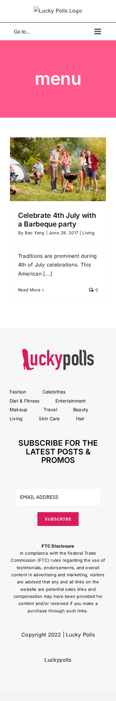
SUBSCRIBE (58, 519)
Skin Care (49, 418)
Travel (50, 409)
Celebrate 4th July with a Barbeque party (57, 219)
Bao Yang (34, 232)
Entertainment (70, 401)
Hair (80, 418)
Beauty (80, 409)
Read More (29, 289)
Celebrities (54, 391)
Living (88, 232)
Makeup (18, 409)
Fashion (18, 391)
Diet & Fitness (24, 401)
